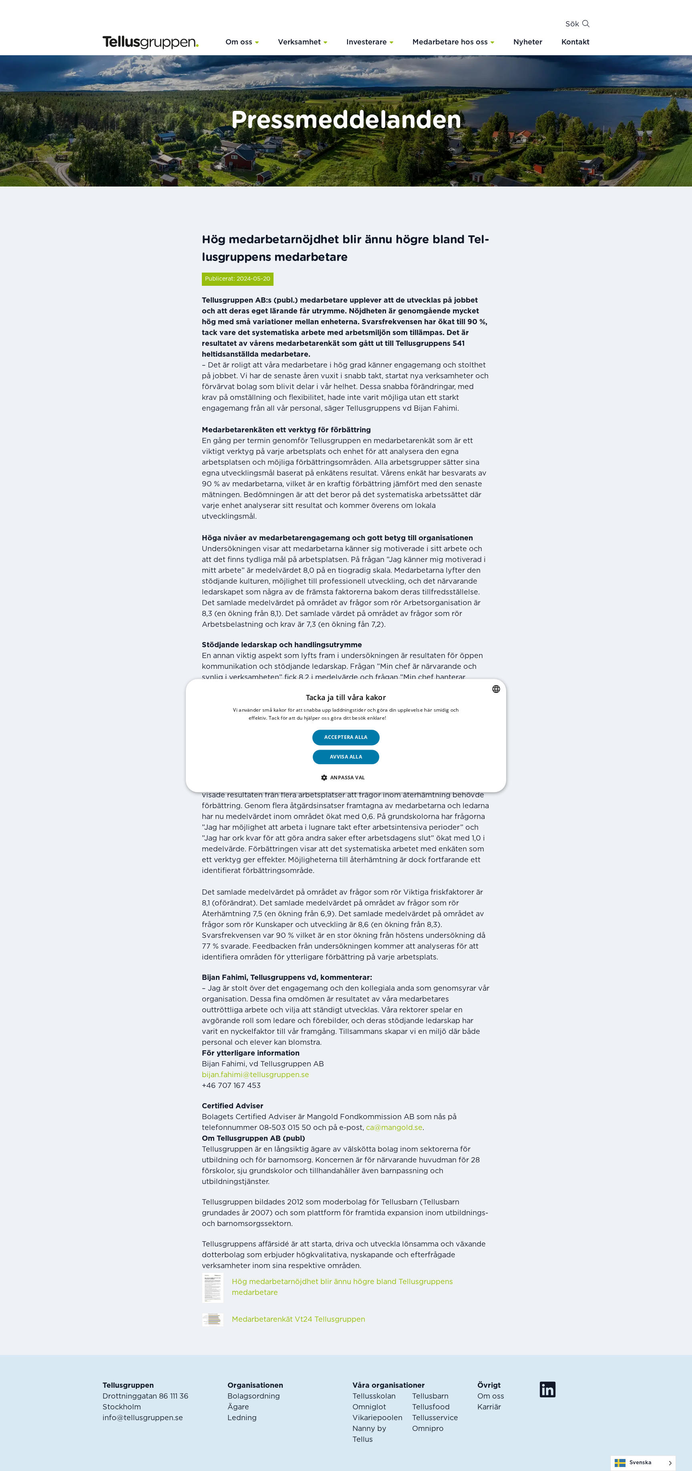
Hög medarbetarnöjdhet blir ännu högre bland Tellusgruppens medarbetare (342, 1287)
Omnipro (428, 1429)
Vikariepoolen (377, 1418)
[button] (257, 42)
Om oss (238, 42)
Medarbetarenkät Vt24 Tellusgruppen (298, 1319)
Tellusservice (435, 1418)
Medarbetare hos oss (450, 42)
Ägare (238, 1407)
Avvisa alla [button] (346, 756)
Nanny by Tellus (369, 1434)
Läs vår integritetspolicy (416, 717)
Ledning (242, 1418)
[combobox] (496, 689)
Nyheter (527, 42)
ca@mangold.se (394, 1128)
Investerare (366, 42)
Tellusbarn (430, 1396)
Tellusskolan (374, 1396)
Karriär (489, 1407)
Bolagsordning (253, 1396)
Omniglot (369, 1407)
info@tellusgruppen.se (143, 1418)
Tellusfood (431, 1407)
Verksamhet (299, 42)
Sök (572, 24)
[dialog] (346, 735)
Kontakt (575, 42)
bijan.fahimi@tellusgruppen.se (255, 1075)
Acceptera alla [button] (346, 737)
